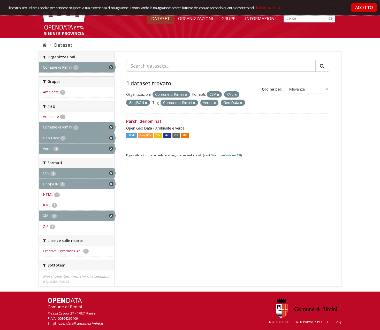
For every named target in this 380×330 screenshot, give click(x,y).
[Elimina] (186, 94)
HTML (131, 135)
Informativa (268, 7)
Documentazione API (226, 155)
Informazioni (260, 18)
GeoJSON (145, 135)
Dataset (160, 18)
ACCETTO (364, 7)
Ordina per (271, 89)
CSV (158, 135)
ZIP (176, 135)
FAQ (338, 322)
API (200, 155)
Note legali (279, 322)
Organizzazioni (195, 18)
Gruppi (229, 18)
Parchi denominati (144, 121)
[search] (322, 66)
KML (167, 135)
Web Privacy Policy (312, 322)
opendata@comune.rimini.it (80, 323)
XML (185, 135)
